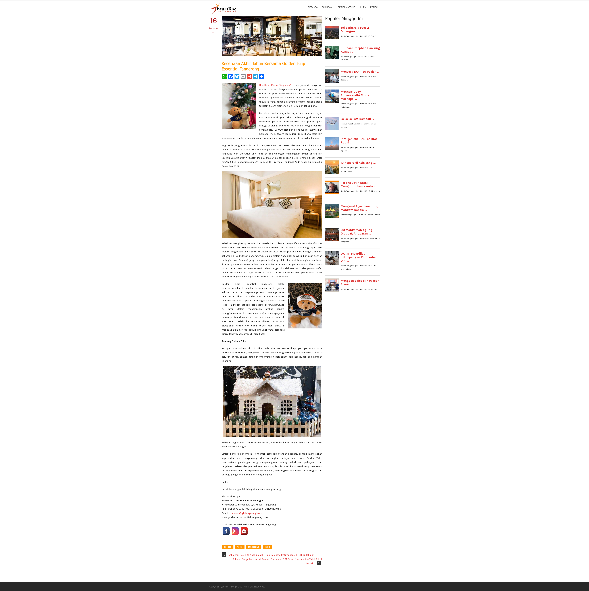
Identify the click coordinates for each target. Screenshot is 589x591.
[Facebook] (226, 531)
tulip (267, 546)
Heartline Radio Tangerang (275, 85)
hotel (240, 546)
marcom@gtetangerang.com (246, 513)
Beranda (313, 7)
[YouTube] (244, 531)
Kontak (374, 7)
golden (227, 546)
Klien (363, 7)
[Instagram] (235, 531)
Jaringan (327, 7)
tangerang (253, 546)
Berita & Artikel (347, 7)
